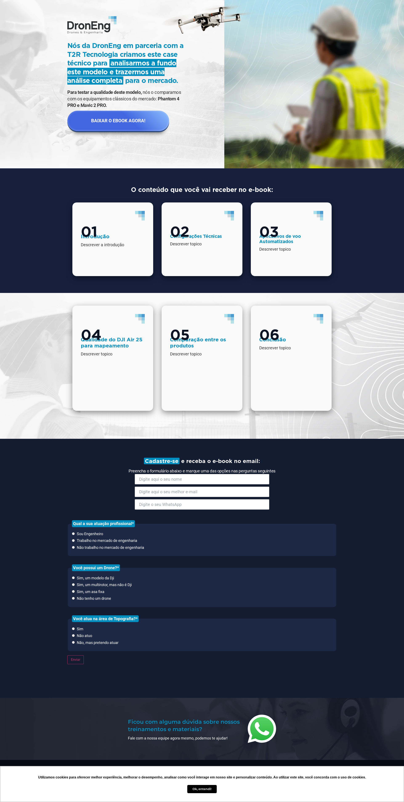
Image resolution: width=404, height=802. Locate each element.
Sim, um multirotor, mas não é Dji (104, 585)
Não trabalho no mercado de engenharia (110, 547)
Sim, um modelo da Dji (95, 578)
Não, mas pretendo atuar (97, 643)
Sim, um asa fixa (90, 592)
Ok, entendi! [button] (202, 789)
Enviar (75, 660)
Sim (80, 629)
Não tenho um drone (94, 598)
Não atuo (84, 636)
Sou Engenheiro (90, 534)
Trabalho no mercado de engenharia (107, 541)
